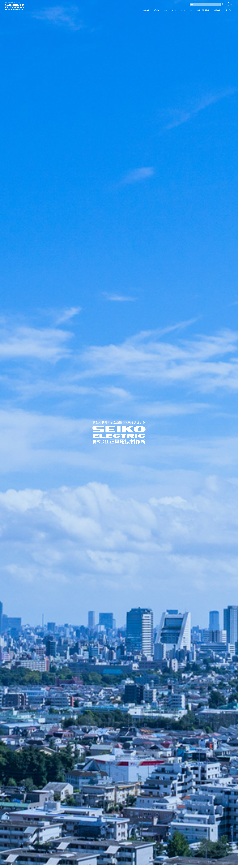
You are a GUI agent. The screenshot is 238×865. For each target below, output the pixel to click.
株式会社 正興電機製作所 (14, 6)
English (230, 4)
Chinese (230, 6)
